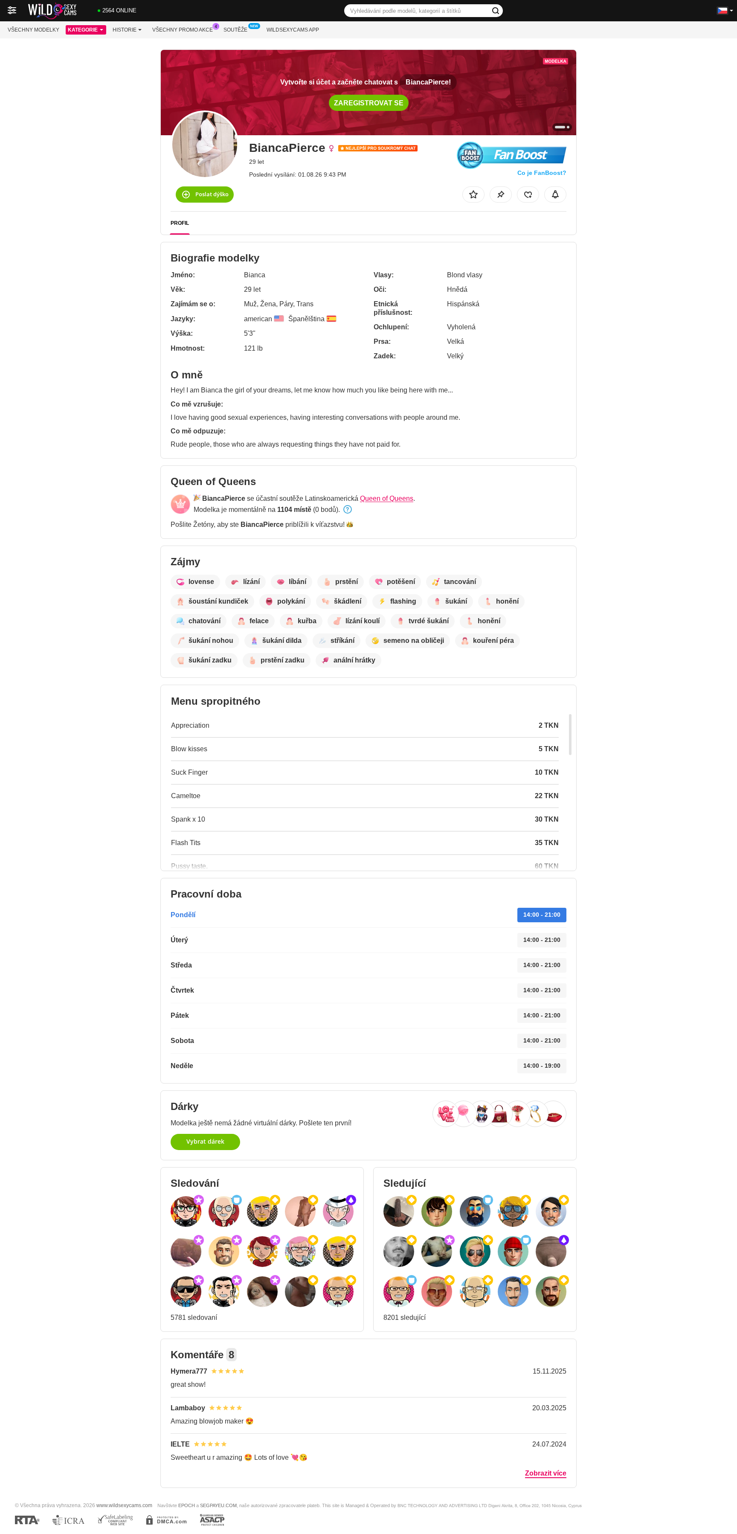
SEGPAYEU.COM (218, 1505)
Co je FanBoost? (541, 172)
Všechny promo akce (182, 30)
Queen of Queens (386, 498)
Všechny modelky (33, 30)
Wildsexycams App (293, 30)
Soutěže (235, 30)
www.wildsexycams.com (124, 1505)
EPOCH (186, 1505)
